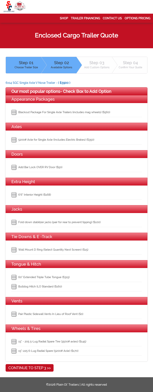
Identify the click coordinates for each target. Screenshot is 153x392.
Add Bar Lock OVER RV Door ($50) (40, 167)
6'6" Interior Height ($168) (34, 194)
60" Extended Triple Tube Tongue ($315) (44, 277)
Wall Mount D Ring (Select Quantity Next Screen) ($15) (53, 249)
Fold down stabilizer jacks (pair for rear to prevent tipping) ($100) (59, 222)
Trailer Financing (85, 18)
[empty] (14, 7)
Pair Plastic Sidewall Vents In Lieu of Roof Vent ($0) (50, 314)
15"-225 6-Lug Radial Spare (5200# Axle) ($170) (48, 351)
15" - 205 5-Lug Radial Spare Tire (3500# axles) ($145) (52, 341)
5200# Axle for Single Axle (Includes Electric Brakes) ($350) (56, 139)
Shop (64, 18)
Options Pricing (137, 18)
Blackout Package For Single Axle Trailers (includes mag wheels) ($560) (64, 112)
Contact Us (112, 18)
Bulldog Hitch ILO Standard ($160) (40, 286)
